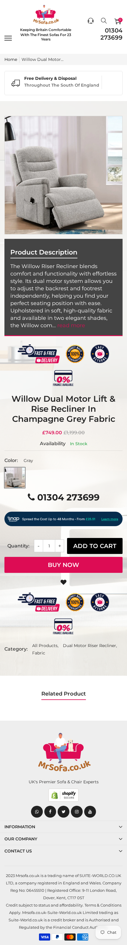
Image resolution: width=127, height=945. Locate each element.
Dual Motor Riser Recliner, (90, 645)
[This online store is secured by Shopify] (63, 795)
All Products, (45, 645)
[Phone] (91, 21)
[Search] (104, 21)
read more (71, 325)
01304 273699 (111, 34)
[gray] (14, 477)
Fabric (38, 653)
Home (10, 59)
